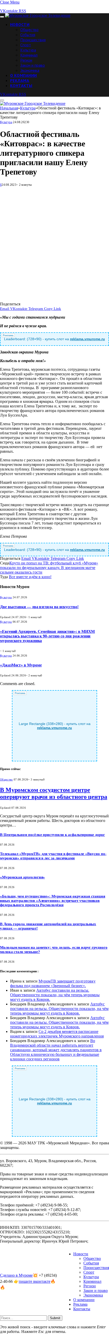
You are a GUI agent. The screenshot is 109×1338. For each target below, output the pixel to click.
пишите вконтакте (34, 1281)
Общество (29, 29)
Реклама (19, 80)
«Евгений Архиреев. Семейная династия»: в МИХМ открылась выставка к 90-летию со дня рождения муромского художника (47, 636)
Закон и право (32, 65)
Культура (28, 49)
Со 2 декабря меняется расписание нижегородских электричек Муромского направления (57, 1033)
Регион (26, 60)
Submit (55, 1318)
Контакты (21, 85)
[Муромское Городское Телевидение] (37, 15)
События (27, 34)
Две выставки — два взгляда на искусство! (39, 607)
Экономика (29, 70)
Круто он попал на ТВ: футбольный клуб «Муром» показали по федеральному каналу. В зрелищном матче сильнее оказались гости (49, 567)
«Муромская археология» (22, 877)
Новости (19, 24)
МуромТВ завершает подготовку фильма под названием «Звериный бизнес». (53, 983)
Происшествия (33, 39)
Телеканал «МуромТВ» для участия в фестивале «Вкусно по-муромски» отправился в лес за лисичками (53, 856)
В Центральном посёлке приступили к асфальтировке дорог (52, 835)
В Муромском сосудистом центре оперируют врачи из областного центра (53, 793)
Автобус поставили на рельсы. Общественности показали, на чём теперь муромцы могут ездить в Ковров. (55, 995)
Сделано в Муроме (16, 1275)
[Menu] (2, 17)
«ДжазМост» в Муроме (21, 665)
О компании (23, 75)
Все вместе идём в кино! (30, 577)
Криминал (29, 55)
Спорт (25, 44)
